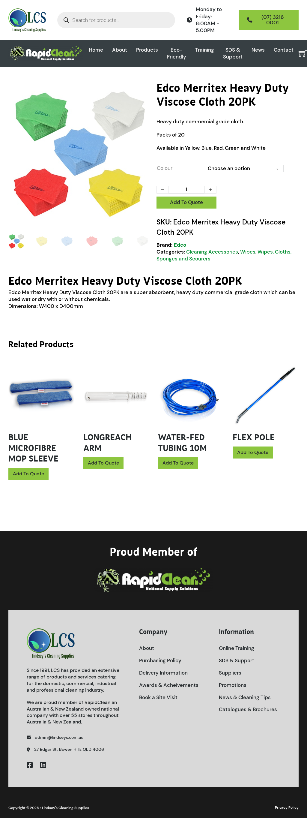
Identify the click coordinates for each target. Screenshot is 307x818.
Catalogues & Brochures (248, 709)
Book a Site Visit (158, 697)
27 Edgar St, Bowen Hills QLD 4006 (69, 749)
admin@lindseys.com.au (59, 737)
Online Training (236, 648)
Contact (284, 50)
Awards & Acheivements (168, 685)
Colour (164, 168)
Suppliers (230, 672)
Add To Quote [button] (28, 474)
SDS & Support (233, 53)
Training (204, 50)
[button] (142, 90)
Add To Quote (186, 202)
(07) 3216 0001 (272, 20)
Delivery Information (163, 672)
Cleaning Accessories (212, 251)
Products (147, 50)
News (258, 50)
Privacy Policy (287, 807)
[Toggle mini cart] (303, 54)
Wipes (247, 251)
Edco (180, 245)
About (119, 50)
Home (96, 50)
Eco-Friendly (176, 53)
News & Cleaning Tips (245, 697)
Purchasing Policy (160, 660)
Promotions (232, 685)
